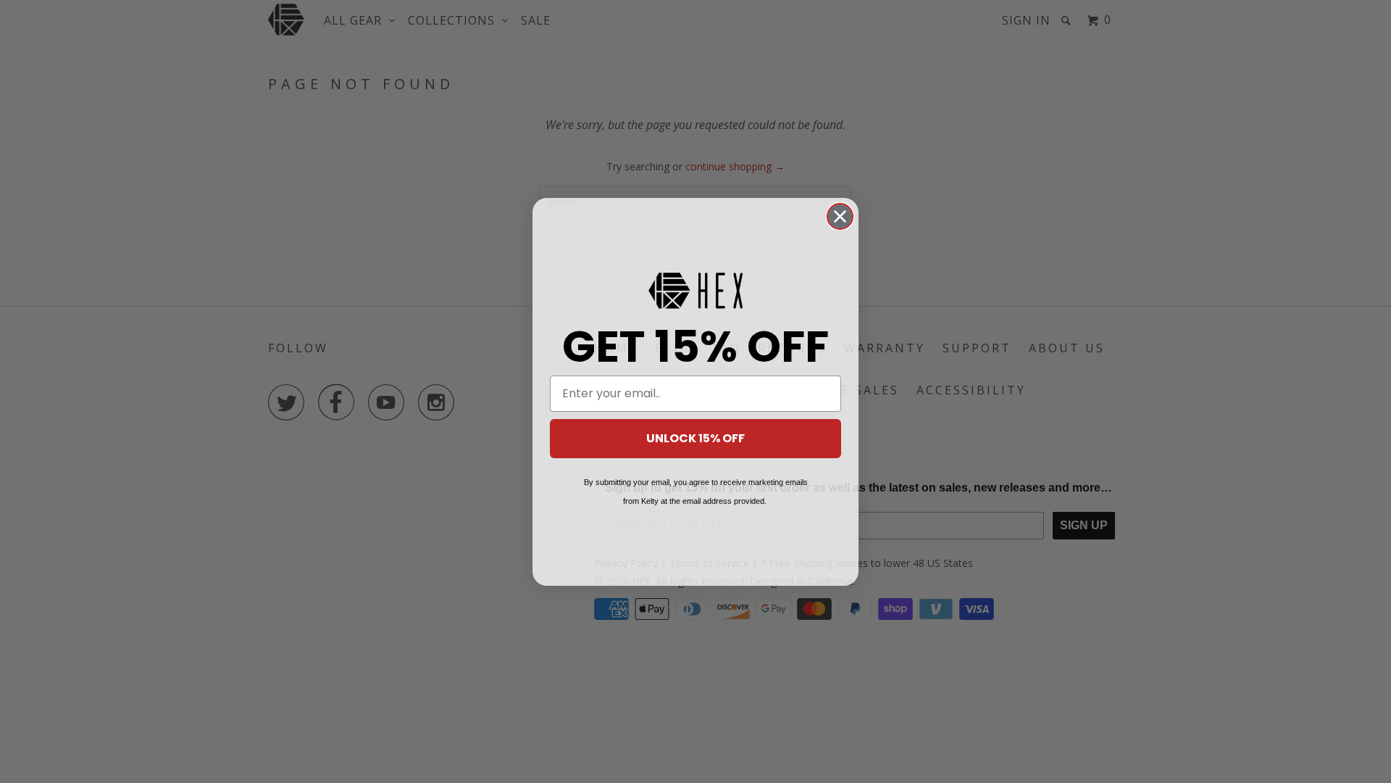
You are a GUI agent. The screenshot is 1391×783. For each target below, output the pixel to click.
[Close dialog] (840, 216)
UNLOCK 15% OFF (695, 438)
